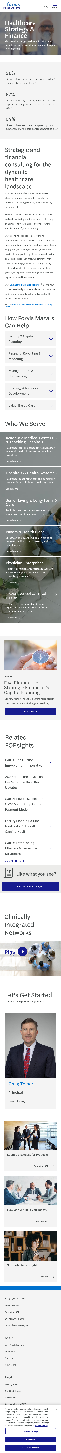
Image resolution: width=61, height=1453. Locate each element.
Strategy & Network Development (23, 390)
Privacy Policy (12, 1384)
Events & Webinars (14, 1318)
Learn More (12, 461)
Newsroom (10, 1364)
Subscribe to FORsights (30, 886)
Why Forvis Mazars (14, 1345)
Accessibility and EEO (15, 1404)
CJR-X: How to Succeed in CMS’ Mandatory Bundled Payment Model (24, 804)
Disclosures (10, 1397)
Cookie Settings (13, 1391)
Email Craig (17, 1101)
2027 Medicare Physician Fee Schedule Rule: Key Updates (24, 782)
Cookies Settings (30, 1431)
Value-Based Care (22, 405)
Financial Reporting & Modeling (25, 356)
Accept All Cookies (30, 1447)
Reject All (30, 1439)
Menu (55, 7)
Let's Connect (12, 1305)
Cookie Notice (41, 1425)
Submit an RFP (12, 1312)
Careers (9, 1358)
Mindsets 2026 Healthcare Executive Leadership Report (28, 305)
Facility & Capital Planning (21, 338)
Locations (10, 1351)
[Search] (46, 6)
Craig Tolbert (22, 1083)
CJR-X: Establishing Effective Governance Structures (21, 848)
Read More (30, 711)
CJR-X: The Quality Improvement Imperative (24, 762)
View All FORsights (15, 861)
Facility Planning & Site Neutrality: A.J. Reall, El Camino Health (22, 826)
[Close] (56, 1409)
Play (9, 952)
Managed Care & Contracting (21, 373)
